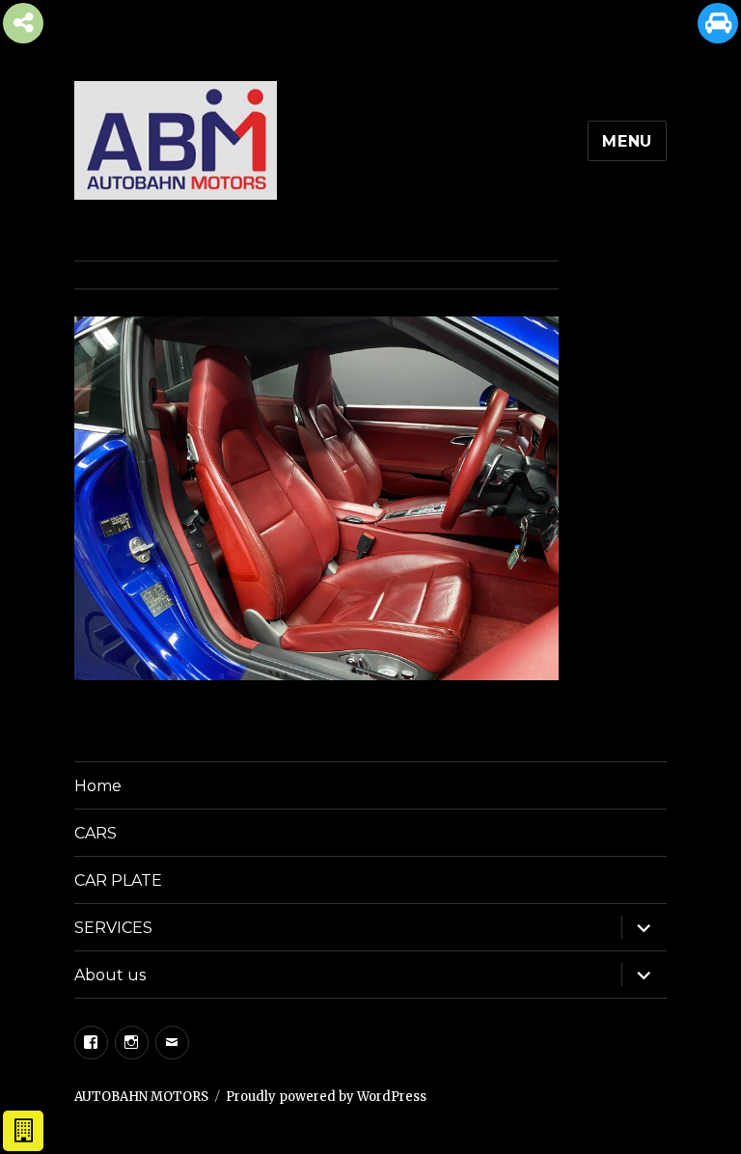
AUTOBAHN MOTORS (141, 1096)
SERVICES (113, 928)
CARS (95, 833)
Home (98, 786)
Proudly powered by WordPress (326, 1096)
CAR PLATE (118, 880)
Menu (627, 141)
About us (110, 975)
